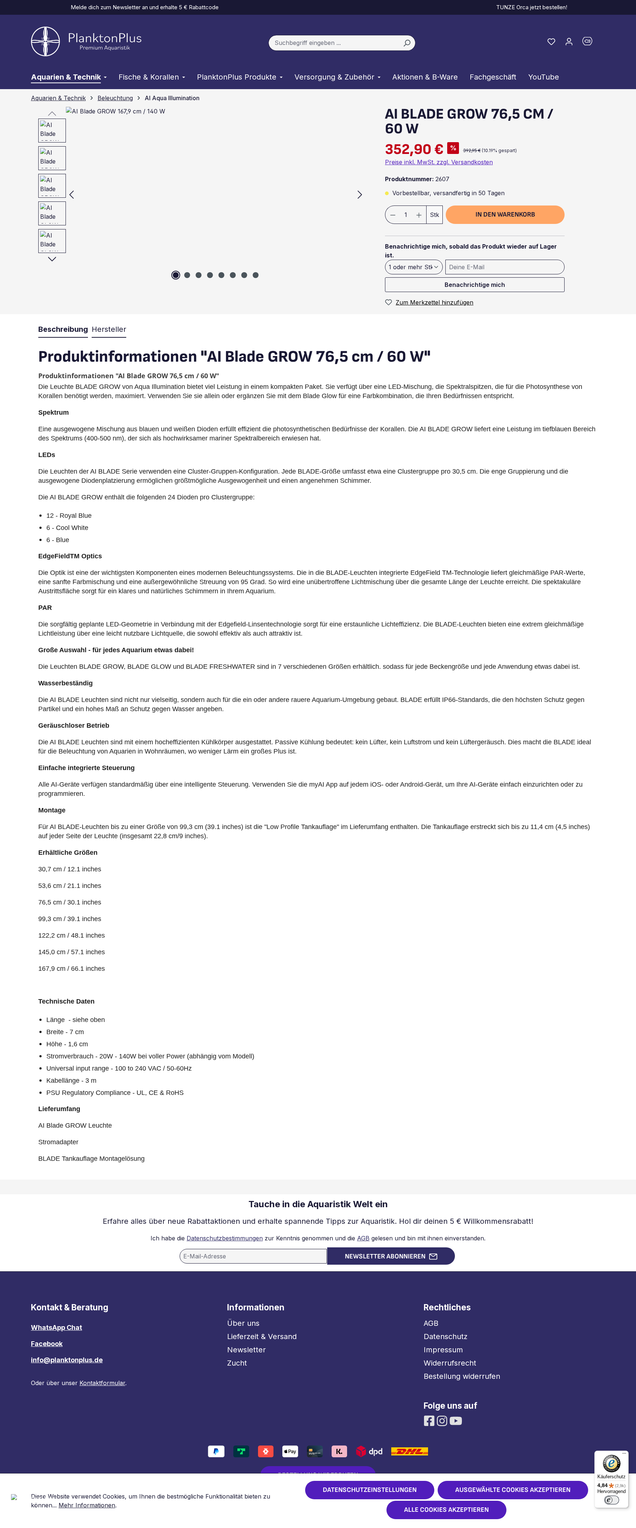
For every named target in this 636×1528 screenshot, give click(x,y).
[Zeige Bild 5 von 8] (222, 275)
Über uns (243, 1323)
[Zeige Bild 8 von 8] (256, 275)
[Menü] (624, 1455)
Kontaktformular (102, 1383)
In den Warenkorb (505, 214)
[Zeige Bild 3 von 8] (199, 275)
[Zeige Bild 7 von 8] (244, 275)
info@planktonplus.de (67, 1360)
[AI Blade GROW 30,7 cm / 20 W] (215, 194)
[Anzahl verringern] (392, 215)
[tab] (63, 330)
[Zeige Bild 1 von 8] (176, 275)
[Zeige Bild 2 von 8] (187, 275)
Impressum (443, 1349)
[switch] (611, 1500)
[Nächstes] (359, 194)
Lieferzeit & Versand (262, 1336)
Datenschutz (445, 1336)
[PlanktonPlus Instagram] (443, 1420)
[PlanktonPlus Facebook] (430, 1420)
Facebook (47, 1344)
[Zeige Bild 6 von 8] (233, 275)
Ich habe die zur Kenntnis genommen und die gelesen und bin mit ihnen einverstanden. (318, 1238)
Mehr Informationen (87, 1505)
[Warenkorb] (591, 43)
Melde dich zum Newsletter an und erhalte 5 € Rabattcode (143, 7)
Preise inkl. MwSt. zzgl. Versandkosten (439, 162)
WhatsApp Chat (56, 1327)
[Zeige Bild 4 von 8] (210, 275)
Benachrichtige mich (475, 284)
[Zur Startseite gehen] (86, 41)
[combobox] (333, 43)
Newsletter (246, 1349)
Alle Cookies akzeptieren (446, 1510)
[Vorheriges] (71, 194)
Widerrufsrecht (450, 1363)
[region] (198, 194)
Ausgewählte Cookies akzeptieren (512, 1490)
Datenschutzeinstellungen (370, 1490)
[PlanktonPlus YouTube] (455, 1420)
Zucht (237, 1363)
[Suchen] (407, 43)
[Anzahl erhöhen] (419, 215)
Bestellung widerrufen (462, 1376)
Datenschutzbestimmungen (225, 1238)
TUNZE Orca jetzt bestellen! (530, 7)
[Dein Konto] (569, 41)
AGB (363, 1238)
